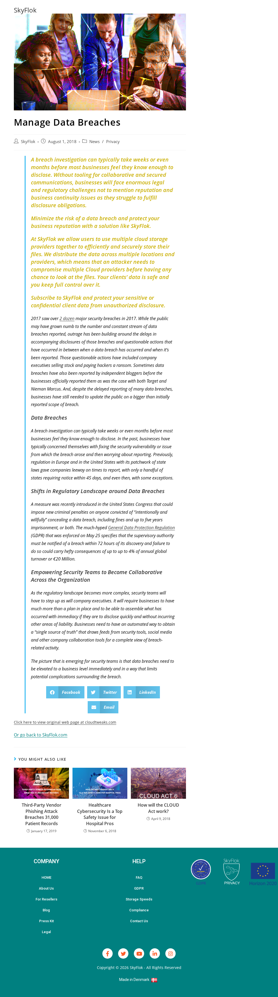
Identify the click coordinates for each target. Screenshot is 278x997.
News (94, 141)
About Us (46, 888)
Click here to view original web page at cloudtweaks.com (65, 722)
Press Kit (46, 921)
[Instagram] (170, 953)
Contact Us (139, 921)
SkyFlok (25, 9)
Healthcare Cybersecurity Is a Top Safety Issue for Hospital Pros (99, 814)
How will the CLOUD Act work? (158, 808)
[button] (65, 692)
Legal (46, 932)
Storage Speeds (139, 899)
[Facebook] (107, 953)
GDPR (139, 888)
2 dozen (66, 318)
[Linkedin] (155, 953)
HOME (46, 877)
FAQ (139, 877)
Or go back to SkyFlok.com (40, 735)
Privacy (113, 141)
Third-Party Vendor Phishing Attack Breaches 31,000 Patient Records (41, 814)
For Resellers (46, 899)
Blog (46, 910)
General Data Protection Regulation (141, 528)
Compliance (139, 910)
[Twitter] (123, 953)
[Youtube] (139, 953)
